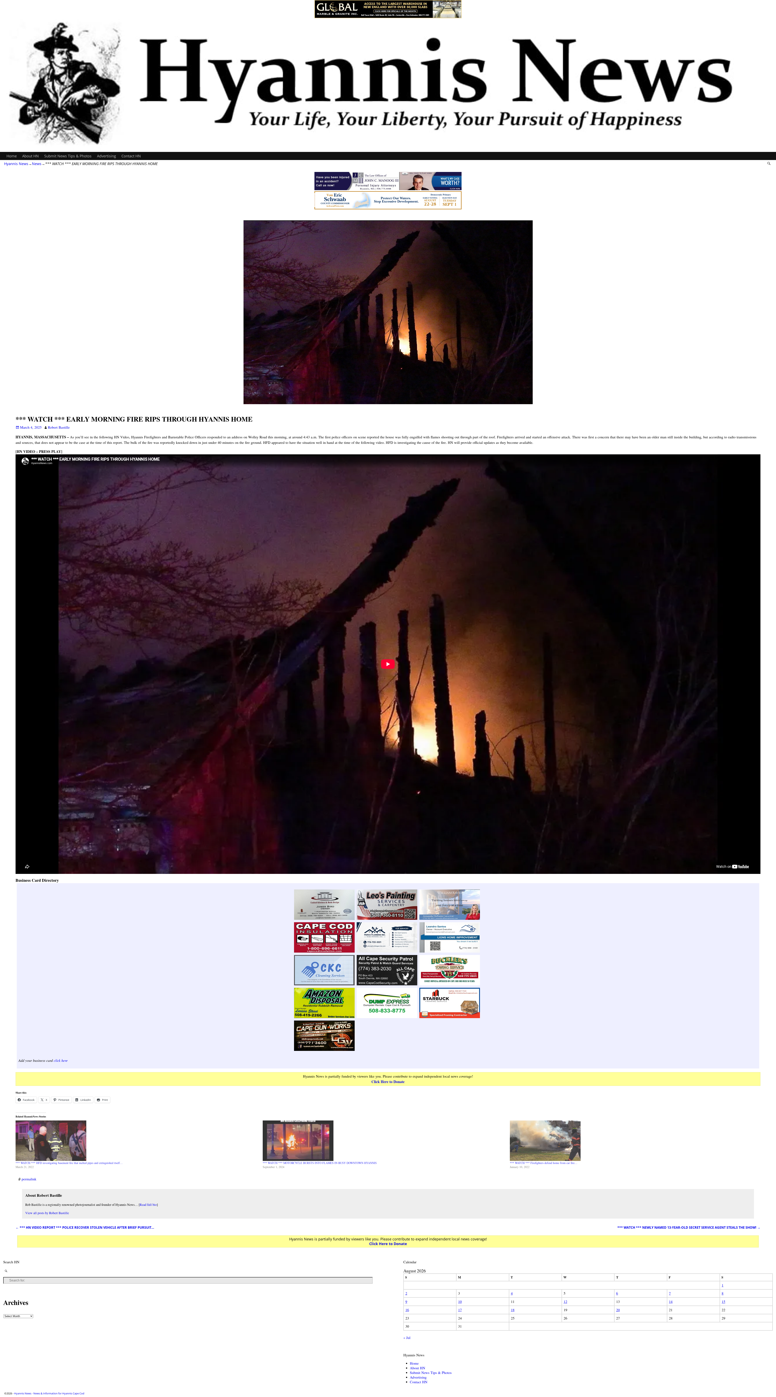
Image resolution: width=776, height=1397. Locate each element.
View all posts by (47, 1213)
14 (671, 1301)
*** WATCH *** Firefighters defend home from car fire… (543, 1163)
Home (11, 156)
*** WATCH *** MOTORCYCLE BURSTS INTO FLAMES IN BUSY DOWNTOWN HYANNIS (320, 1163)
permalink (29, 1179)
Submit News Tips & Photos (68, 156)
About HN (30, 156)
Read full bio (148, 1204)
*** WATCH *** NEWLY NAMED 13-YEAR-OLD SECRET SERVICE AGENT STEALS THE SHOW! (688, 1227)
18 (513, 1309)
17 (460, 1309)
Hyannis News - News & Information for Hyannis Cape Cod (49, 1393)
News (36, 163)
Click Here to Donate (388, 1081)
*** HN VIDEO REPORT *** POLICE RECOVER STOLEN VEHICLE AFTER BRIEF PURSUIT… (85, 1227)
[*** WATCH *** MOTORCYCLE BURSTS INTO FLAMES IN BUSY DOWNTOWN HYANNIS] (384, 1140)
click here (61, 1060)
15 (723, 1301)
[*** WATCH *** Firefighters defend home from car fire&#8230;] (631, 1140)
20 (618, 1309)
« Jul (406, 1337)
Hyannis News (16, 163)
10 (460, 1301)
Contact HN (131, 156)
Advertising (106, 156)
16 (407, 1309)
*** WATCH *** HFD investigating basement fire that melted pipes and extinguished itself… (69, 1163)
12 (565, 1301)
